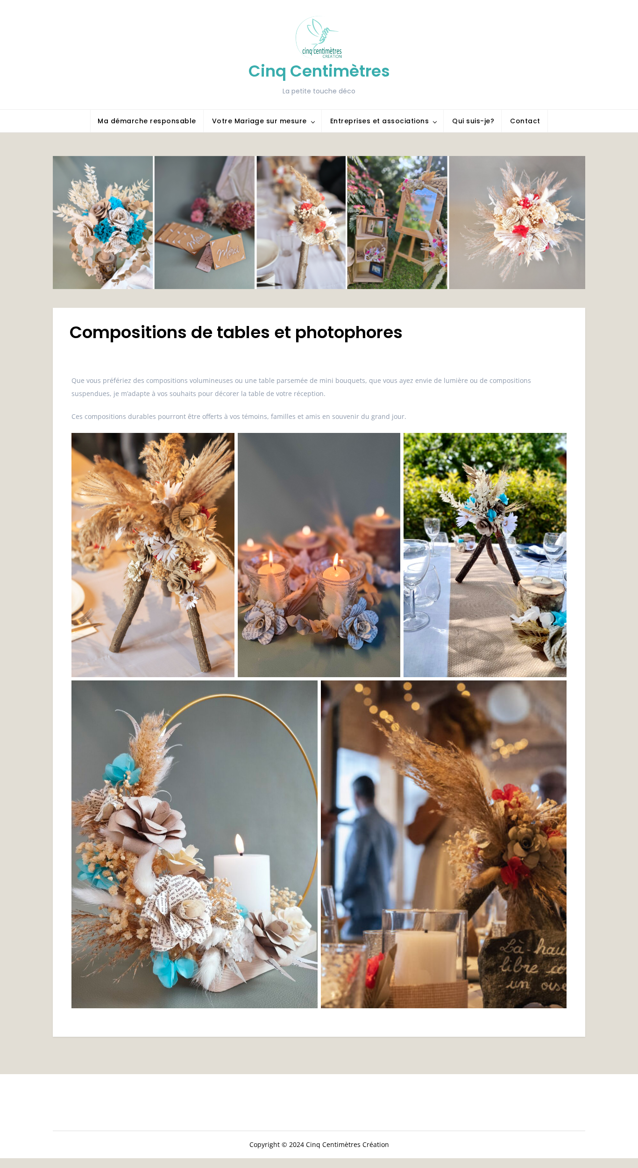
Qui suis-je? (473, 121)
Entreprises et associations (379, 121)
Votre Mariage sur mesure (259, 121)
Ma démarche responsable (147, 121)
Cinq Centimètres (319, 71)
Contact (525, 121)
